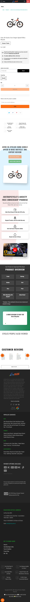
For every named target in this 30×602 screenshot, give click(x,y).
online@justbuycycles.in (11, 523)
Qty (1, 82)
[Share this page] (25, 255)
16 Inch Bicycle (9, 427)
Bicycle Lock (12, 452)
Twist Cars (9, 445)
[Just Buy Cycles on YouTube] (19, 404)
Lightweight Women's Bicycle (19, 433)
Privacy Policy (6, 551)
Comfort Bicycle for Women (9, 437)
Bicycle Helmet (6, 452)
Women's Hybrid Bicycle (8, 433)
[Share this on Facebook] (12, 112)
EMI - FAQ (5, 553)
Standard (4, 78)
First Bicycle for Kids (8, 443)
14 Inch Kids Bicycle (16, 445)
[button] (2, 355)
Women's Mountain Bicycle (17, 435)
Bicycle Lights (18, 452)
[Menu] (0, 1)
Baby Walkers (15, 443)
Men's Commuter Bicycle (15, 423)
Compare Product (5, 43)
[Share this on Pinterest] (16, 112)
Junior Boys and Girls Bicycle (12, 425)
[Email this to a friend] (20, 112)
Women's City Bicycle (8, 435)
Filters (2, 6)
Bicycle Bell (14, 453)
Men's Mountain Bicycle (8, 421)
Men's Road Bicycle (17, 421)
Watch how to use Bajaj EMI (14, 53)
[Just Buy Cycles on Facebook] (11, 404)
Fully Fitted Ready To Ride (9, 547)
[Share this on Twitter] (9, 112)
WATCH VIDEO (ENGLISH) (15, 161)
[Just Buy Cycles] (14, 1)
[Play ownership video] (15, 250)
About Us (5, 544)
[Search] (24, 1)
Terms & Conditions (7, 549)
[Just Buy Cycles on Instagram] (14, 404)
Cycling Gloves (19, 453)
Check (23, 71)
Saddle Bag (9, 453)
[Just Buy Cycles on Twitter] (16, 404)
